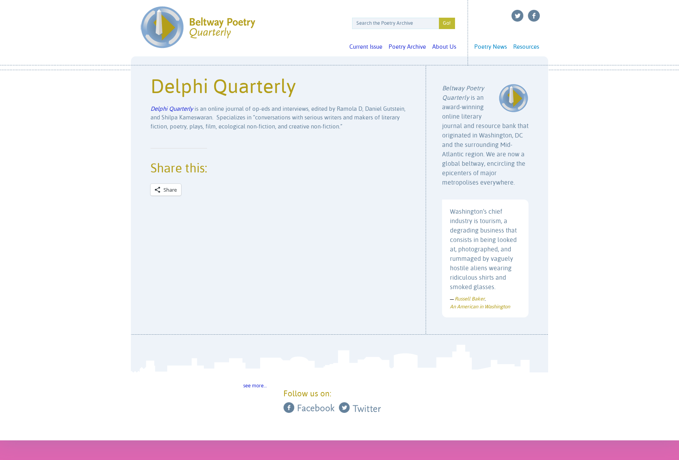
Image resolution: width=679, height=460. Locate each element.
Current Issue (365, 47)
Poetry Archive (407, 47)
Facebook (534, 16)
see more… (255, 386)
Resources (526, 47)
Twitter (517, 16)
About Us (444, 47)
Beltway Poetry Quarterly (197, 27)
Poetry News (490, 47)
